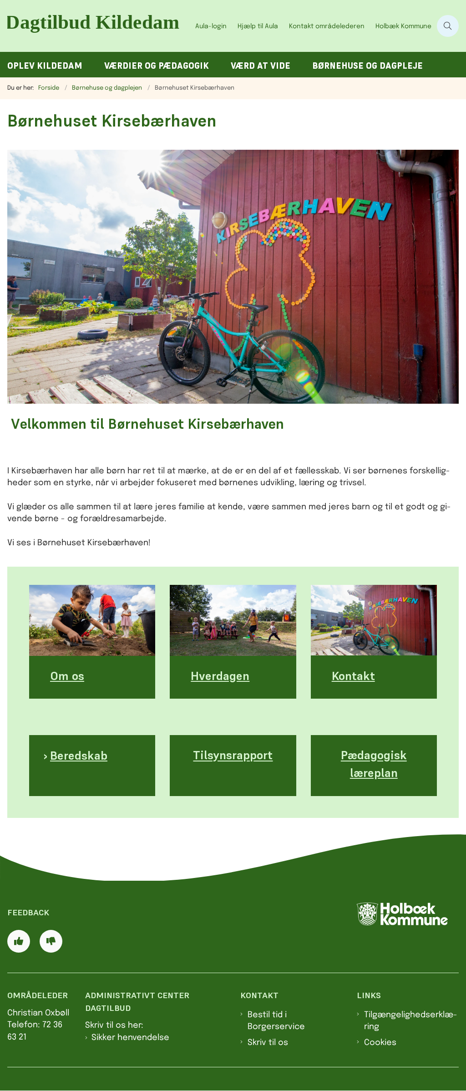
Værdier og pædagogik (156, 66)
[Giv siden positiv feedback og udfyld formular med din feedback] (18, 941)
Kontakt (353, 676)
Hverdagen (220, 676)
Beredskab (78, 755)
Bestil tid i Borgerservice (276, 1021)
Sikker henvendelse (130, 1038)
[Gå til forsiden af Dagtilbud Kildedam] (95, 26)
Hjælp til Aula (258, 26)
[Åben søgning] (448, 26)
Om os (67, 676)
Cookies (380, 1043)
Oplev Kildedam (44, 66)
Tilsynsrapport (233, 755)
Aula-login (211, 26)
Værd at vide (260, 66)
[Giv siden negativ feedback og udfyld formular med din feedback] (51, 941)
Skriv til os (268, 1043)
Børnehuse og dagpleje (367, 66)
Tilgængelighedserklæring (410, 1021)
